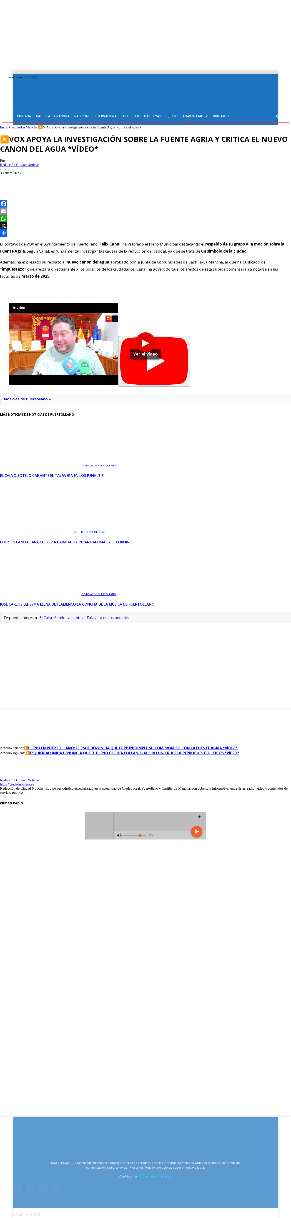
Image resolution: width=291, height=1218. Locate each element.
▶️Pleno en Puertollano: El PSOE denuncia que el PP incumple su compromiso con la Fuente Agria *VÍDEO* (131, 747)
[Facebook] (264, 77)
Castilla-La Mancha (23, 127)
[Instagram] (269, 77)
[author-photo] (11, 776)
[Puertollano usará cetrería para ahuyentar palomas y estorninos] (36, 531)
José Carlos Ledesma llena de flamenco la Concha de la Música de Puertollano (77, 604)
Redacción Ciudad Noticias (19, 165)
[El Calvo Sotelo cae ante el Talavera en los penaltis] (41, 465)
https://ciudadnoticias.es (17, 784)
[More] (57, 180)
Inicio (4, 127)
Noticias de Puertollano (99, 465)
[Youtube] (280, 77)
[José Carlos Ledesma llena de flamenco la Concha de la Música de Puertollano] (41, 593)
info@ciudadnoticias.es (155, 1176)
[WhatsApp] (40, 179)
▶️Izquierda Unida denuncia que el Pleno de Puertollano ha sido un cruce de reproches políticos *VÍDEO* (132, 752)
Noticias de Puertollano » (27, 399)
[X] (275, 77)
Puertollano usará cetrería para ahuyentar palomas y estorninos (67, 542)
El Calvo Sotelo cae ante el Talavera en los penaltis (52, 475)
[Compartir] (145, 233)
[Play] (154, 361)
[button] (278, 116)
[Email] (145, 211)
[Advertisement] (145, 659)
